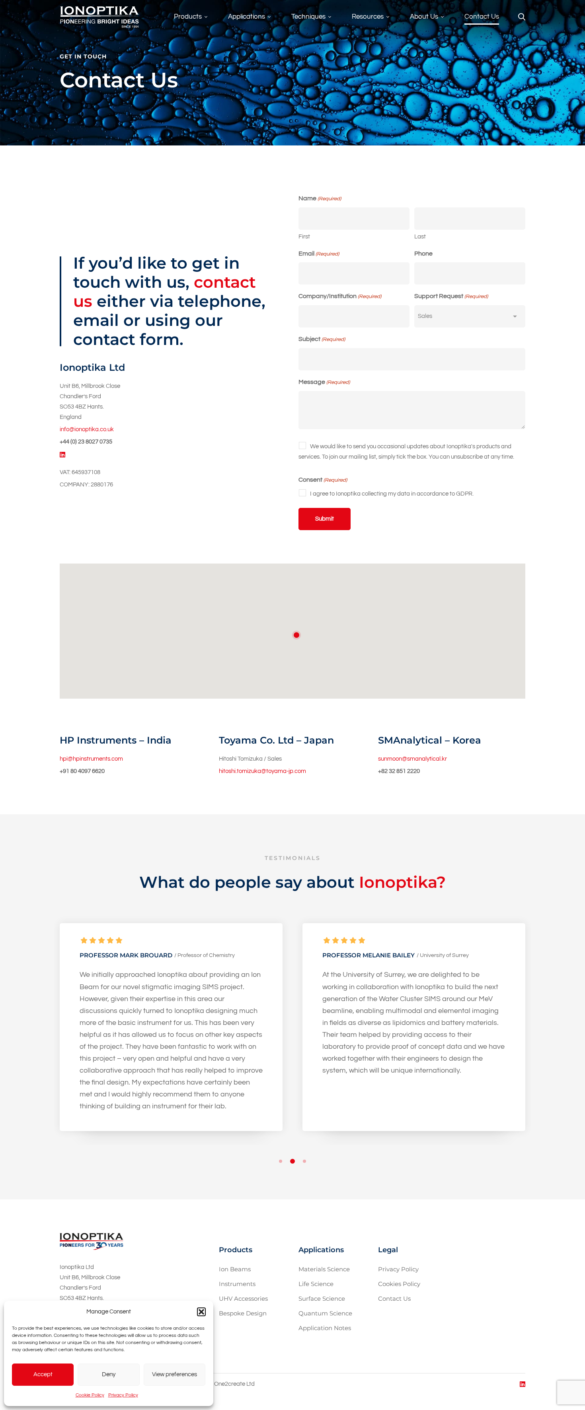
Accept (43, 1374)
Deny (108, 1374)
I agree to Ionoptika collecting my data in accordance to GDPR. (392, 494)
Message (324, 382)
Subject (321, 339)
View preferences (174, 1374)
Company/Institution (339, 296)
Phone (423, 253)
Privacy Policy (123, 1395)
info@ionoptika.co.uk (87, 429)
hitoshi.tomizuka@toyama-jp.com (262, 771)
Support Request (451, 296)
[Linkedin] (62, 454)
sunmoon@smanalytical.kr (412, 759)
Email (318, 253)
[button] (201, 1312)
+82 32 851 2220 (399, 771)
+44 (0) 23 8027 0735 (86, 442)
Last (420, 237)
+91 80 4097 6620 (82, 771)
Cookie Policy (90, 1395)
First (304, 237)
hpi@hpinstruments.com (91, 759)
